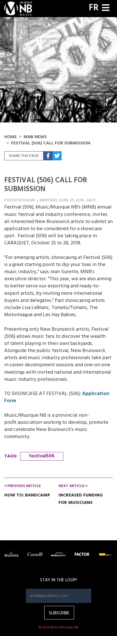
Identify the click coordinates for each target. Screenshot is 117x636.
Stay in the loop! (58, 580)
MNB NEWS (35, 137)
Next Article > (72, 486)
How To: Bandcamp (27, 495)
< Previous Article (22, 486)
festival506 (42, 456)
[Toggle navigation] (106, 8)
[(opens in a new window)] (48, 155)
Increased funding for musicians (80, 499)
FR (94, 8)
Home (10, 137)
